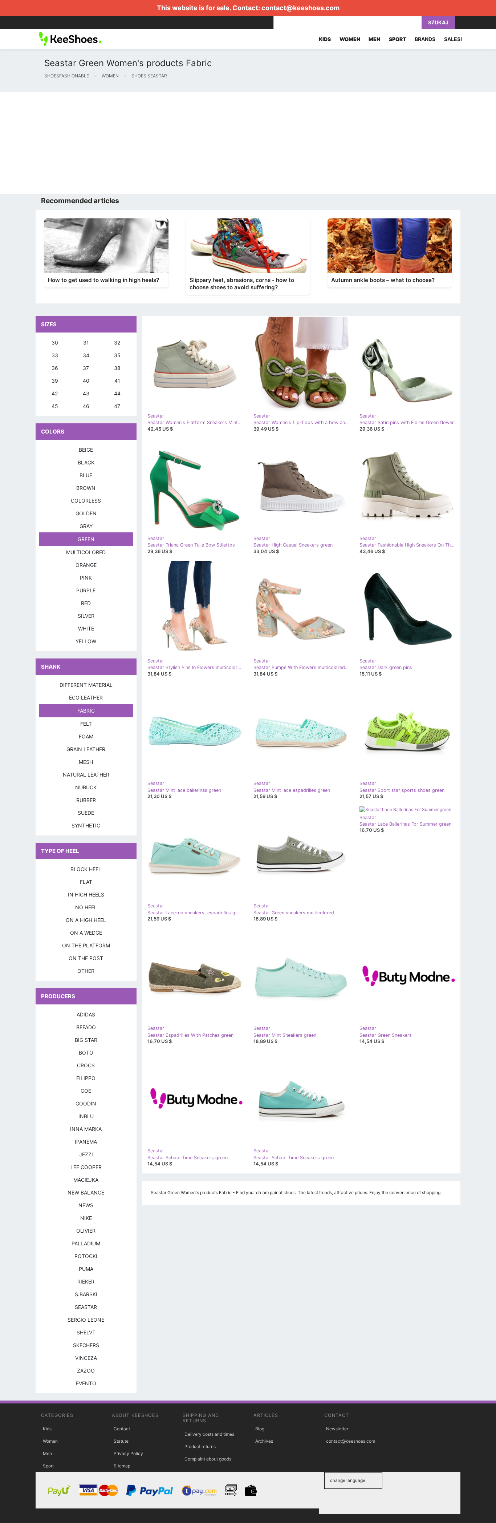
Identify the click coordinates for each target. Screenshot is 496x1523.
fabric (86, 711)
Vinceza (86, 1358)
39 (55, 381)
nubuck (86, 787)
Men (47, 1453)
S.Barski (86, 1294)
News (85, 1205)
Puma (86, 1269)
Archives (264, 1441)
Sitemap (122, 1465)
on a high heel (86, 920)
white (86, 628)
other (85, 971)
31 (86, 342)
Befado (86, 1027)
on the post (86, 958)
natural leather (86, 774)
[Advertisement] (218, 143)
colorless (86, 500)
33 (55, 355)
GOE (86, 1091)
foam (86, 736)
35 (117, 355)
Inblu (86, 1116)
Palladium (86, 1243)
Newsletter (337, 1428)
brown (85, 488)
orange (86, 565)
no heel (86, 907)
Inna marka (86, 1129)
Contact (122, 1428)
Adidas (86, 1014)
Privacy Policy (128, 1453)
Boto (86, 1052)
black (86, 462)
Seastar (86, 1307)
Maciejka (85, 1180)
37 (86, 368)
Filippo (85, 1078)
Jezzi (86, 1154)
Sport (48, 1465)
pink (86, 578)
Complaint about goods (207, 1459)
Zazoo (86, 1370)
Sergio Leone (86, 1320)
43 (86, 393)
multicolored (86, 552)
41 (117, 381)
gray (86, 526)
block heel (85, 869)
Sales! (453, 39)
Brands (425, 39)
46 (86, 406)
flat (86, 882)
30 (55, 342)
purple (85, 590)
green (86, 539)
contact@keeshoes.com (300, 8)
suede (86, 813)
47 (117, 406)
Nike (86, 1218)
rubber (86, 800)
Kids (47, 1428)
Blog (259, 1428)
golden (86, 513)
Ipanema (86, 1142)
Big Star (86, 1040)
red (86, 603)
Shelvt (86, 1332)
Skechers (86, 1345)
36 (55, 368)
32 (117, 342)
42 (55, 393)
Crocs (86, 1065)
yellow (86, 641)
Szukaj (438, 22)
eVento (86, 1383)
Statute (121, 1441)
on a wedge (86, 933)
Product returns (200, 1446)
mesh (86, 762)
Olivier (85, 1231)
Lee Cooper (86, 1167)
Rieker (85, 1281)
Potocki (85, 1256)
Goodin (86, 1103)
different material (86, 685)
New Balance (86, 1192)
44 (117, 393)
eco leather (86, 697)
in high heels (86, 894)
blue (86, 475)
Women (50, 1441)
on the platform (86, 945)
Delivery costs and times (209, 1434)
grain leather (85, 749)
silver (86, 616)
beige (86, 450)
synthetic (86, 825)
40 (86, 381)
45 (55, 406)
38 (117, 368)
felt (86, 724)
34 (86, 355)
